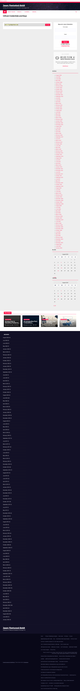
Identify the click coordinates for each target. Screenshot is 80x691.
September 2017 (59, 137)
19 (61, 268)
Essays (19, 11)
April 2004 (58, 240)
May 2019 (58, 129)
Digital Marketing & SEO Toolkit (46, 638)
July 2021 (58, 98)
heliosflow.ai (65, 66)
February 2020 (59, 119)
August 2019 (58, 126)
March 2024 (58, 84)
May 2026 (58, 80)
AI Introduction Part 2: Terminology (49, 322)
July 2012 (58, 172)
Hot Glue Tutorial (74, 638)
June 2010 (58, 191)
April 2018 (58, 131)
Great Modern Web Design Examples (63, 638)
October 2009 (59, 202)
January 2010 (59, 196)
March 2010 (58, 193)
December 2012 (59, 168)
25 (58, 270)
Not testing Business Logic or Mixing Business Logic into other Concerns (54, 666)
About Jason (11, 11)
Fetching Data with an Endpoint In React (61, 685)
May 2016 (58, 147)
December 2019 (59, 122)
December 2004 (59, 239)
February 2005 (59, 237)
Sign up (65, 41)
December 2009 (59, 198)
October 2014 (59, 154)
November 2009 (59, 200)
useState (42, 658)
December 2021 (59, 94)
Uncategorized (8, 319)
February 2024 (59, 85)
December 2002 (59, 242)
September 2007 (59, 219)
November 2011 (59, 174)
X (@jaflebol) (64, 45)
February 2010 (59, 195)
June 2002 (58, 246)
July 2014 (58, 159)
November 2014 (59, 152)
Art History (66, 636)
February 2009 (59, 216)
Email (65, 34)
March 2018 (58, 133)
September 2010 (59, 186)
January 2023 (59, 87)
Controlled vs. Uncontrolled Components (56, 683)
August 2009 (59, 205)
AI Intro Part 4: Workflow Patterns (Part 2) (11, 323)
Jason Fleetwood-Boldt (14, 5)
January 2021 (59, 107)
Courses (27, 11)
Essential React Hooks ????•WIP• (47, 685)
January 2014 (59, 166)
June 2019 (58, 128)
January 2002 (59, 248)
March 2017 (58, 140)
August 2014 (58, 158)
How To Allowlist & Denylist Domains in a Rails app (50, 644)
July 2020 (58, 112)
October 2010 (59, 184)
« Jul (55, 277)
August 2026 (59, 75)
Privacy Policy (52, 649)
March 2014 (58, 165)
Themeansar (26, 662)
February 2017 (59, 142)
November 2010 (59, 182)
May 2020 (58, 114)
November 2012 (59, 170)
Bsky (68, 45)
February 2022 (59, 91)
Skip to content (3, 0)
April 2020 (58, 115)
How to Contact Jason (64, 644)
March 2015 (58, 149)
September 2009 (59, 203)
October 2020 (59, 108)
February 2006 (59, 225)
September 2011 (59, 177)
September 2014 (59, 156)
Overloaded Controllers (63, 661)
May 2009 (58, 211)
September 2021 (59, 96)
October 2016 (59, 144)
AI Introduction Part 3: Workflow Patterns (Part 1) (30, 323)
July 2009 (58, 207)
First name (65, 27)
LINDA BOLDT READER (73, 646)
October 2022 (59, 89)
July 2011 (58, 179)
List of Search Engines (45, 649)
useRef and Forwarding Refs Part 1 (51, 658)
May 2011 (58, 181)
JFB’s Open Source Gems (45, 646)
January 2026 (59, 82)
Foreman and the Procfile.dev (64, 658)
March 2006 (58, 223)
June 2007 (58, 221)
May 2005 (58, 233)
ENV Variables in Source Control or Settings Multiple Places (52, 680)
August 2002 (59, 244)
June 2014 (58, 161)
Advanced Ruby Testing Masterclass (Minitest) (49, 656)
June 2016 (58, 145)
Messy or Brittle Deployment (69, 680)
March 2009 (58, 214)
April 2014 (58, 163)
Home (42, 636)
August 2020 (59, 110)
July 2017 (58, 138)
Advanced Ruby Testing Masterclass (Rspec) (67, 656)
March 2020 (58, 117)
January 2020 (59, 121)
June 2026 (58, 78)
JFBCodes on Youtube (55, 646)
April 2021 (58, 101)
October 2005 (59, 230)
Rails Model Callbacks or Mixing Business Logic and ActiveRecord (53, 664)
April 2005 (58, 235)
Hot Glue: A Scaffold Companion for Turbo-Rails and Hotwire (52, 641)
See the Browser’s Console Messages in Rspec (49, 661)
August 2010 (58, 188)
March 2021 (58, 103)
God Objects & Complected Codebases (48, 672)
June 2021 (58, 100)
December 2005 (59, 226)
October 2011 (59, 175)
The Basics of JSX (44, 683)
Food (54, 638)
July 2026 (58, 77)
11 (58, 265)
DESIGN (34, 11)
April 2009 (58, 212)
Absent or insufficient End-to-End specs (48, 677)
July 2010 (58, 189)
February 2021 (59, 105)
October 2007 (59, 218)
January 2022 (59, 92)
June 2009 (58, 209)
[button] (76, 11)
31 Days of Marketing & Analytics (51, 636)
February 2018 (59, 135)
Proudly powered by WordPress (9, 662)
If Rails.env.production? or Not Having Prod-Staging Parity (51, 669)
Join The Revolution (64, 646)
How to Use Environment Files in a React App (49, 688)
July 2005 (58, 232)
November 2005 (59, 228)
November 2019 (59, 124)
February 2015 (59, 151)
